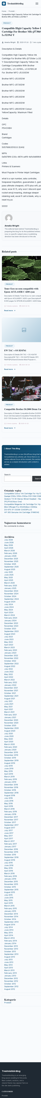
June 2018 (8, 801)
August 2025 (9, 569)
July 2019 (8, 766)
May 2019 (8, 771)
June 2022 (8, 672)
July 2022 (8, 669)
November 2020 (11, 723)
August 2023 (9, 634)
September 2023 (11, 631)
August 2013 (9, 957)
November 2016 (11, 852)
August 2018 (9, 795)
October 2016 (10, 854)
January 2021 (10, 717)
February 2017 (10, 844)
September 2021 (11, 696)
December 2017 (11, 817)
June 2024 (9, 607)
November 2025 (11, 561)
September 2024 (11, 599)
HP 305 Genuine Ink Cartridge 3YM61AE (21, 512)
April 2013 (8, 967)
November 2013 (11, 949)
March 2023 (9, 647)
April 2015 (8, 903)
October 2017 (10, 822)
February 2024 (10, 618)
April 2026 (8, 548)
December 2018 (11, 785)
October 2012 (10, 984)
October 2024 (10, 596)
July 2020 (8, 733)
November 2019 (11, 755)
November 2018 (11, 787)
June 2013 (8, 962)
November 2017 (11, 820)
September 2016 (11, 857)
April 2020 (8, 741)
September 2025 (11, 567)
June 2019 (8, 768)
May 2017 (8, 836)
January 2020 (10, 750)
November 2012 (11, 981)
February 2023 (10, 650)
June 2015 (8, 898)
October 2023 (10, 628)
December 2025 (11, 559)
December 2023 (11, 623)
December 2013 (11, 946)
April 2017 (8, 838)
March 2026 (9, 550)
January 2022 (10, 685)
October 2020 (10, 725)
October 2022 (10, 661)
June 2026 (9, 542)
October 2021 (10, 693)
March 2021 (9, 712)
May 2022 (8, 674)
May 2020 (8, 739)
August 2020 (9, 731)
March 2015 (9, 906)
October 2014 (10, 919)
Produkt (7, 23)
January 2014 (10, 943)
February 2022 (10, 682)
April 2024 (8, 612)
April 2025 (8, 580)
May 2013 (8, 965)
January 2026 (10, 556)
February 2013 (10, 973)
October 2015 (10, 887)
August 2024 (9, 602)
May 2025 (8, 577)
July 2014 (8, 927)
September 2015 (11, 889)
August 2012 (9, 989)
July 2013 (8, 959)
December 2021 (11, 688)
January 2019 (10, 782)
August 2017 (9, 828)
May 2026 (8, 545)
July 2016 (8, 863)
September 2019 (11, 760)
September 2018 (11, 793)
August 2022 (9, 666)
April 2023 (8, 645)
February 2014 (10, 941)
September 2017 (11, 825)
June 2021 (8, 704)
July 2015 (8, 895)
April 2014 (8, 935)
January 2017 (10, 846)
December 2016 (11, 849)
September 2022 (11, 663)
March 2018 (9, 809)
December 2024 (11, 591)
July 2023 (8, 637)
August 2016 (9, 860)
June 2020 (9, 736)
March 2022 (9, 680)
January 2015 (10, 911)
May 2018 (8, 803)
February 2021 (10, 715)
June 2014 (8, 930)
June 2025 (8, 575)
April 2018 (8, 806)
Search (7, 474)
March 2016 (9, 873)
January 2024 (10, 620)
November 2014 (11, 916)
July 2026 (8, 540)
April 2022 (8, 677)
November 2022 (11, 658)
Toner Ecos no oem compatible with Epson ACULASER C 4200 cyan (21, 290)
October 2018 (10, 790)
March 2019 (9, 776)
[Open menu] (37, 3)
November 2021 (11, 690)
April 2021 (8, 709)
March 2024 (9, 615)
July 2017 (8, 830)
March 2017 (9, 841)
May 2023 (8, 642)
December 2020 (11, 720)
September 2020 (11, 728)
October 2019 (10, 758)
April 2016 (8, 871)
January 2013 (10, 976)
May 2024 (8, 610)
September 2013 (11, 954)
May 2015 (8, 900)
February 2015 (10, 908)
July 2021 (8, 701)
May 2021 (8, 707)
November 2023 (11, 626)
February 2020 (10, 747)
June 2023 (8, 639)
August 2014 (9, 924)
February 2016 (10, 876)
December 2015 (11, 881)
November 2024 (11, 593)
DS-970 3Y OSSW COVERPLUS (18, 510)
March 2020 (9, 744)
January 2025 (10, 588)
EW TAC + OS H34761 (15, 350)
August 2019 (9, 763)
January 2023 (10, 653)
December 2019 (11, 752)
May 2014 (8, 933)
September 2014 (11, 922)
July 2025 (8, 572)
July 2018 (8, 798)
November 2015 (11, 884)
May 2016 (8, 868)
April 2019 (8, 774)
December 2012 (11, 978)
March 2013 (9, 970)
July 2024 (8, 604)
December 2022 (11, 655)
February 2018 (10, 811)
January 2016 (10, 879)
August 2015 (9, 892)
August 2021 (9, 698)
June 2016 (8, 865)
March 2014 (9, 938)
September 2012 (11, 986)
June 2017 (8, 833)
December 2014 (11, 914)
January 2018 (10, 814)
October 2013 (10, 951)
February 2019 (10, 779)
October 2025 (10, 564)
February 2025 (10, 585)
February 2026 (10, 553)
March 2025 (9, 583)
